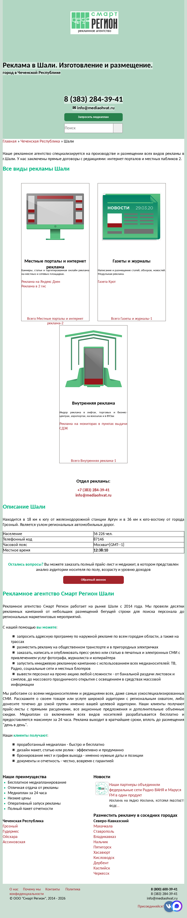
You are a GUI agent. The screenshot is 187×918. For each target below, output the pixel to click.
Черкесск (101, 873)
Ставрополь (104, 832)
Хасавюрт (102, 852)
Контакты (52, 889)
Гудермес (11, 832)
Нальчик (101, 842)
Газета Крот (107, 282)
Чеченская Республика (40, 141)
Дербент (101, 863)
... (118, 806)
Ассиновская (14, 842)
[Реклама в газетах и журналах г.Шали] (132, 216)
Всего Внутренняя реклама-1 (93, 461)
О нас (14, 889)
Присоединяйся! (151, 906)
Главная (10, 141)
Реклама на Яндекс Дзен (40, 282)
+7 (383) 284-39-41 (93, 490)
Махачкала (103, 826)
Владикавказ (105, 837)
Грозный (10, 826)
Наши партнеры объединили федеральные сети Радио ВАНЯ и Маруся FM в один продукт (145, 790)
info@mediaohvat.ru (93, 495)
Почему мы (32, 889)
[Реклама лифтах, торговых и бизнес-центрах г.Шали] (93, 358)
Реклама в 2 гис (33, 286)
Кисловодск (104, 858)
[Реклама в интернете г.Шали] (55, 216)
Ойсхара (10, 837)
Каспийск (102, 868)
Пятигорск (102, 847)
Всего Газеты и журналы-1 (131, 319)
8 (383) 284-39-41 (164, 894)
